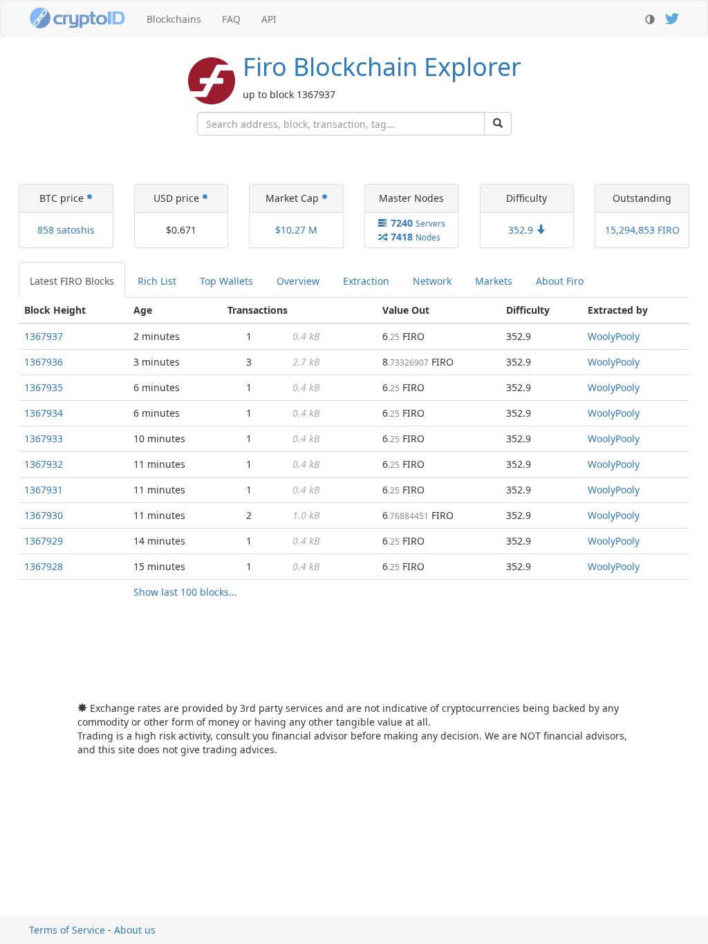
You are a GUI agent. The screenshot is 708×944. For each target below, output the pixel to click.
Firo (382, 67)
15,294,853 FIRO (642, 229)
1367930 (43, 515)
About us (135, 929)
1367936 (43, 361)
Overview (298, 280)
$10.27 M (296, 229)
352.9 (522, 229)
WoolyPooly (614, 336)
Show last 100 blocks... (185, 591)
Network (432, 280)
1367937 (43, 336)
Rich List (157, 280)
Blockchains (174, 19)
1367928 (43, 566)
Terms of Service (67, 929)
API (269, 19)
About (560, 280)
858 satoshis (66, 229)
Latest (72, 280)
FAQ (231, 19)
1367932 (43, 464)
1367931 (43, 489)
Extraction (366, 280)
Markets (493, 280)
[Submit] (498, 123)
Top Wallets (226, 280)
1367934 (43, 412)
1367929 (43, 540)
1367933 (43, 438)
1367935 (43, 387)
